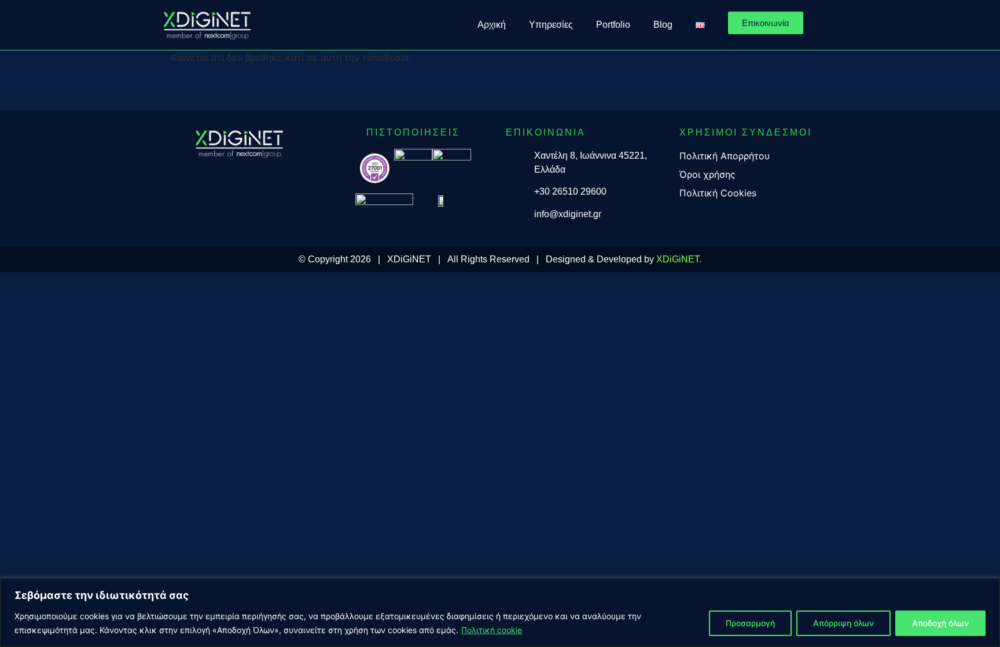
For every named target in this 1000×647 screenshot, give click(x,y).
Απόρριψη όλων (843, 623)
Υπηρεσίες (551, 25)
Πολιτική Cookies (717, 193)
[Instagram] (239, 175)
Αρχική (491, 25)
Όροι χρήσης (707, 174)
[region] (500, 612)
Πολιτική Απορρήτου (724, 156)
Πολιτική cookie (491, 630)
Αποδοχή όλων (940, 623)
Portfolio (613, 25)
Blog (662, 25)
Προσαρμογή (750, 623)
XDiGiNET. (678, 259)
